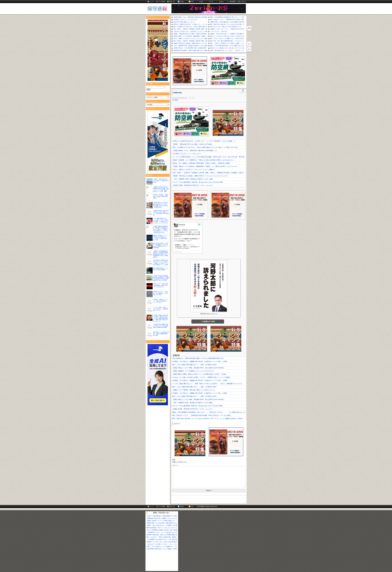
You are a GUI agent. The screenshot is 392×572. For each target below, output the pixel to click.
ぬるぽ (221, 1)
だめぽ (201, 1)
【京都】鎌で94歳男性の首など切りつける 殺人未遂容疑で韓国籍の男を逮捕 (160, 326)
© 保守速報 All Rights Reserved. (207, 506)
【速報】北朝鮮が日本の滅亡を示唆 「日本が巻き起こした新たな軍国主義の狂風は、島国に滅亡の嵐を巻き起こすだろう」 (160, 318)
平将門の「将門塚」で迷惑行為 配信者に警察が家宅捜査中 (160, 196)
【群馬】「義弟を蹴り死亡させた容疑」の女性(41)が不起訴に (161, 180)
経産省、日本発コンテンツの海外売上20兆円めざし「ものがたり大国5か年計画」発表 (160, 238)
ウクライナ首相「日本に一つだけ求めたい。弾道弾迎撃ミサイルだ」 (160, 309)
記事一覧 (172, 1)
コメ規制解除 (231, 1)
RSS (192, 1)
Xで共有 (175, 100)
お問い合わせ (241, 1)
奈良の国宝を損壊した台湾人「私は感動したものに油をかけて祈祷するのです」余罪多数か (160, 245)
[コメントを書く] (249, 43)
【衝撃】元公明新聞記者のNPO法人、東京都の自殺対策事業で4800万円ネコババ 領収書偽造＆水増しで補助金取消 (161, 254)
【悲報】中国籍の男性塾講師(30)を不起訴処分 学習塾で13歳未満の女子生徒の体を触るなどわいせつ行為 (161, 278)
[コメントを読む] (249, 49)
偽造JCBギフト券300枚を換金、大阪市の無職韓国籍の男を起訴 (161, 334)
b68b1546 (177, 93)
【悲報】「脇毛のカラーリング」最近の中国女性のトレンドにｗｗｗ (160, 301)
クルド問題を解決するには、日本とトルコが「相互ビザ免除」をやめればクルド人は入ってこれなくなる (160, 221)
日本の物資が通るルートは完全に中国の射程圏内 (160, 268)
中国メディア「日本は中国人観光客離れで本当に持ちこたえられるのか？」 (160, 285)
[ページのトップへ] (249, 28)
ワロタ (211, 1)
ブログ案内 (161, 1)
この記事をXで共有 (208, 321)
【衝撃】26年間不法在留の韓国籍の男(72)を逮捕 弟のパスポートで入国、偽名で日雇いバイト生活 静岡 (161, 189)
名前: (173, 459)
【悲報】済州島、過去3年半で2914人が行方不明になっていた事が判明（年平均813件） (161, 213)
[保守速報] (157, 9)
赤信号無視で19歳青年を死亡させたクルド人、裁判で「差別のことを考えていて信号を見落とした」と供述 (160, 262)
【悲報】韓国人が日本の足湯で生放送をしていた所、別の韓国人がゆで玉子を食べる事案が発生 (160, 205)
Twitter (182, 1)
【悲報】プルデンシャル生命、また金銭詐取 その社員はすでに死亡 (160, 293)
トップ (151, 1)
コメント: (175, 465)
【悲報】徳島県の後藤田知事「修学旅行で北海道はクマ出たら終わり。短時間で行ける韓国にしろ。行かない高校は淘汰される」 (160, 229)
